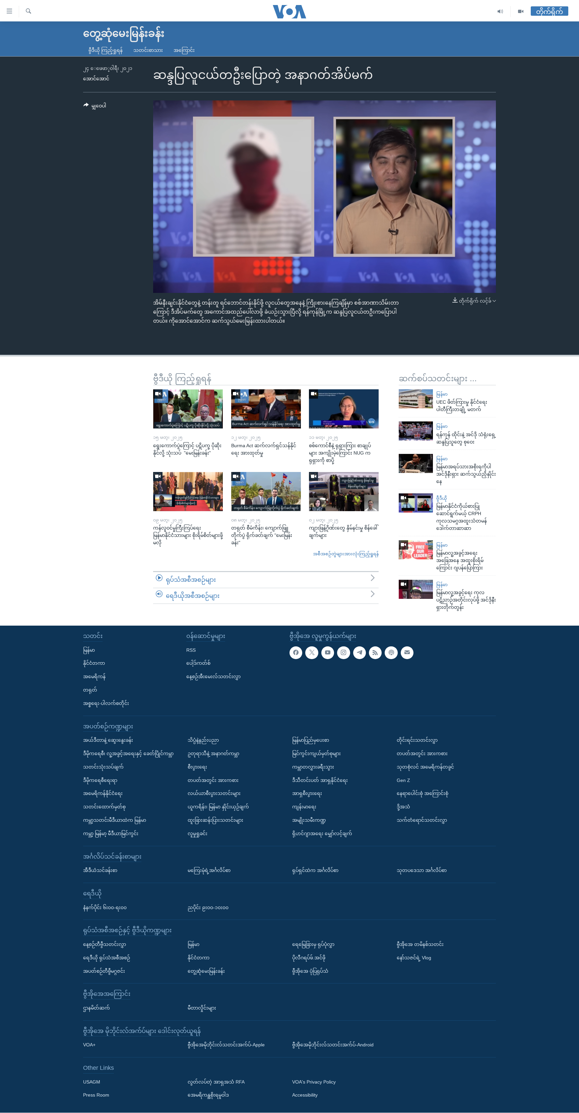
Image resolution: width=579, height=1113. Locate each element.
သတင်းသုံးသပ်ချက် (103, 767)
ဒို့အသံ (403, 807)
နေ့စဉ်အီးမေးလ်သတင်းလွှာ (213, 677)
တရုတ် (90, 690)
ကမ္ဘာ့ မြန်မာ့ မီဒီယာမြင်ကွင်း (110, 833)
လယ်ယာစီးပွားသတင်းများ (214, 793)
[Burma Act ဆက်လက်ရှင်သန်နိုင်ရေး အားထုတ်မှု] (266, 408)
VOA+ (89, 1045)
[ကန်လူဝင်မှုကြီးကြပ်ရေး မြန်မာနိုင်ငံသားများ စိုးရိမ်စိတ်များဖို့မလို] (188, 491)
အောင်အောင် (96, 78)
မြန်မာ (442, 394)
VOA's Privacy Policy (314, 1082)
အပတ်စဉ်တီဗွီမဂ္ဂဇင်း (104, 971)
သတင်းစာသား (148, 50)
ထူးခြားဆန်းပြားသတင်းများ (215, 820)
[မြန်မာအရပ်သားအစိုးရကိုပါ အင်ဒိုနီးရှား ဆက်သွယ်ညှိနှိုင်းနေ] (416, 463)
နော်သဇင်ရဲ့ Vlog (414, 957)
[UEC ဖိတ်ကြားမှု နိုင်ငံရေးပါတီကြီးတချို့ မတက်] (416, 398)
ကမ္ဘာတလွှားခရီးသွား (313, 767)
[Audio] (500, 11)
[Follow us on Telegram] (359, 652)
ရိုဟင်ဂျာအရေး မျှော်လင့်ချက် (322, 833)
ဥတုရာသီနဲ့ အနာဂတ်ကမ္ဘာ (213, 753)
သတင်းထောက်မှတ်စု (104, 807)
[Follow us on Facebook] (296, 652)
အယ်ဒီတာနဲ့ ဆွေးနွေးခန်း (108, 740)
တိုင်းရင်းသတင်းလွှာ (417, 740)
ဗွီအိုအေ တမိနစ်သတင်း (420, 944)
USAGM (91, 1082)
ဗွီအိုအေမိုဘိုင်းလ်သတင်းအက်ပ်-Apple (226, 1045)
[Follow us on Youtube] (327, 652)
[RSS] (375, 652)
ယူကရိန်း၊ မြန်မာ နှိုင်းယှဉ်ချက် (218, 807)
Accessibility (305, 1095)
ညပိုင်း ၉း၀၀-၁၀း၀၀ (208, 907)
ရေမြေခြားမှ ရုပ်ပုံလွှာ (313, 944)
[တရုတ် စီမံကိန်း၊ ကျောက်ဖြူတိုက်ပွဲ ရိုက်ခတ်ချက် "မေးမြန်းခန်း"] (266, 491)
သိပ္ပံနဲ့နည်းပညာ (203, 740)
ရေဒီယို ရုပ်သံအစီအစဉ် (106, 957)
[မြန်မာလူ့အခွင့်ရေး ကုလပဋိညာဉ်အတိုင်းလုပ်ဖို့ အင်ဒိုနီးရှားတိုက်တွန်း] (416, 589)
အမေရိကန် (94, 677)
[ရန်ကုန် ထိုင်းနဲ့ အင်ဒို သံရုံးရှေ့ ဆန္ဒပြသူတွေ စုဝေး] (416, 431)
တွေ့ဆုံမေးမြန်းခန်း (206, 971)
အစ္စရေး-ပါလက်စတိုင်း (106, 703)
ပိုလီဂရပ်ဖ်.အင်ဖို (308, 957)
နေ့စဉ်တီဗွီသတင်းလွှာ (104, 944)
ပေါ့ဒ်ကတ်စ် (198, 663)
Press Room (96, 1095)
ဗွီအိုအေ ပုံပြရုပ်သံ (310, 971)
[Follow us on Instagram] (343, 652)
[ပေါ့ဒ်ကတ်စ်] (391, 652)
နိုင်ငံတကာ (94, 663)
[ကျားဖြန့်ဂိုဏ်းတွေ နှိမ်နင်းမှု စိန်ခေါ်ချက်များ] (344, 491)
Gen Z (403, 780)
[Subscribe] (407, 652)
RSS (191, 650)
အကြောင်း (184, 50)
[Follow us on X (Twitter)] (311, 652)
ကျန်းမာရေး (304, 807)
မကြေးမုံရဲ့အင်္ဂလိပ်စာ (209, 870)
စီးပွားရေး (197, 767)
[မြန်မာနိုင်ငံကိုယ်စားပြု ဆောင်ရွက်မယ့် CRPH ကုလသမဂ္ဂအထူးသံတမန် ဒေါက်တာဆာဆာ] (416, 502)
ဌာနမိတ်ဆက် (96, 1008)
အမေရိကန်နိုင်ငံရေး (103, 793)
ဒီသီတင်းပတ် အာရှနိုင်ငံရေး (320, 780)
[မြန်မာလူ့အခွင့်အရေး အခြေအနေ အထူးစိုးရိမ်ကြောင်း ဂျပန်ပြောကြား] (416, 549)
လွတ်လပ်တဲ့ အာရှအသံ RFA (216, 1082)
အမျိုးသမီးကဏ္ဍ (309, 820)
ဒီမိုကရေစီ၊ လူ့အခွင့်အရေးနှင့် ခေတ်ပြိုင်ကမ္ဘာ (128, 753)
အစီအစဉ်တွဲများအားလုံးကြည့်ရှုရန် (346, 553)
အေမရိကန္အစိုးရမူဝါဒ (208, 1095)
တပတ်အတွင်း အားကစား (213, 780)
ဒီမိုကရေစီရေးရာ (100, 780)
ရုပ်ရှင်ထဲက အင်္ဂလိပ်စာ (315, 870)
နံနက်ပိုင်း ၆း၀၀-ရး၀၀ (105, 907)
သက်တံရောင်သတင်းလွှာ (422, 820)
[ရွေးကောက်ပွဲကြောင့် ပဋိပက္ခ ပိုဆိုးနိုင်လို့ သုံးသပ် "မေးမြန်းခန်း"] (188, 408)
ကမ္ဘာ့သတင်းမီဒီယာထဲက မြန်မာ (114, 820)
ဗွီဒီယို (441, 498)
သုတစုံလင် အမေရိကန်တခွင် (425, 767)
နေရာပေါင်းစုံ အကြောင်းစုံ (422, 793)
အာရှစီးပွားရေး (307, 793)
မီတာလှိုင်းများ (202, 1008)
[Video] (521, 11)
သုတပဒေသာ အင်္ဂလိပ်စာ (422, 870)
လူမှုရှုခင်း (197, 833)
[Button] (94, 107)
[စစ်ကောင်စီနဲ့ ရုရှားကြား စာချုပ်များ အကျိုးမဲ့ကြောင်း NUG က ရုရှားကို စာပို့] (344, 408)
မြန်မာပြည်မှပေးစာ (310, 740)
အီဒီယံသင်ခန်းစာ (100, 870)
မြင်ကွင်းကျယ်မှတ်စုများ (316, 753)
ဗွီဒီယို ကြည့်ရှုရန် (105, 50)
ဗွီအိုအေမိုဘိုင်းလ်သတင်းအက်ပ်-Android (333, 1045)
